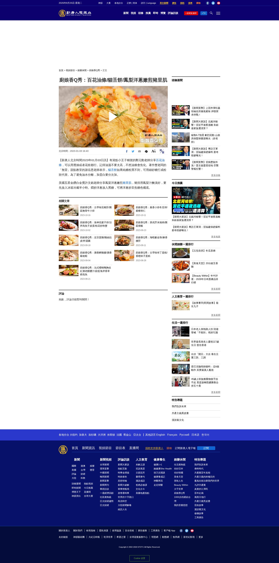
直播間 (134, 448)
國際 (74, 466)
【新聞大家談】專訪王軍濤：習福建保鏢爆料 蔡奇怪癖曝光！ (204, 152)
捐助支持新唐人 (154, 448)
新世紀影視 (189, 537)
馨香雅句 (140, 476)
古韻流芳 (140, 472)
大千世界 (178, 489)
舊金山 (127, 434)
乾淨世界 (108, 537)
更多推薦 (215, 236)
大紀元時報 (94, 537)
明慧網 (154, 537)
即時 (155, 13)
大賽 (108, 3)
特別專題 (177, 400)
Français (172, 434)
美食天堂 (178, 476)
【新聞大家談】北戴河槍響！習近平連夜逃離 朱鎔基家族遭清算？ (204, 125)
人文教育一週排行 (182, 296)
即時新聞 (76, 488)
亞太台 (137, 434)
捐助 (182, 3)
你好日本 (178, 468)
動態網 (165, 537)
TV (204, 13)
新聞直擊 (104, 480)
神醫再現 (158, 480)
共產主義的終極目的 (204, 476)
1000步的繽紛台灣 (182, 499)
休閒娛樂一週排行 (182, 244)
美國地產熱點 (142, 493)
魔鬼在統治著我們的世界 (206, 480)
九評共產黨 (200, 485)
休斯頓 (111, 434)
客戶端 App (169, 530)
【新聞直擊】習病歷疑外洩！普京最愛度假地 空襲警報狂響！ (204, 165)
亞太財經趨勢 (107, 501)
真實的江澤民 (201, 489)
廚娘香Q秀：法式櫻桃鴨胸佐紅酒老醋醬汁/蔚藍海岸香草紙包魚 (95, 271)
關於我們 (77, 530)
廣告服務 (142, 530)
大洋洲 (102, 434)
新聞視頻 (106, 459)
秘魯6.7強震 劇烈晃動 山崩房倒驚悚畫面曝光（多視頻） (205, 138)
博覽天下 (76, 492)
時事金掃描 (123, 472)
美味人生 (178, 480)
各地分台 (118, 3)
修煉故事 (198, 513)
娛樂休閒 (82, 70)
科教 (83, 478)
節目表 (120, 448)
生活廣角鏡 (179, 464)
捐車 (190, 3)
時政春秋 (122, 476)
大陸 (74, 478)
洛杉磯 (92, 434)
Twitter (213, 3)
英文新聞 (164, 3)
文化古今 (140, 489)
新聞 (126, 13)
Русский (184, 434)
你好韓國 (178, 472)
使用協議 (116, 530)
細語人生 (122, 509)
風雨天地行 (200, 497)
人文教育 (141, 459)
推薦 (148, 13)
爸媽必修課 (141, 485)
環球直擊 (104, 468)
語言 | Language (148, 3)
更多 (201, 537)
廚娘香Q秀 (94, 70)
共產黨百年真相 (202, 472)
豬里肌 (127, 182)
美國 (74, 470)
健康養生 (159, 459)
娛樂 (92, 466)
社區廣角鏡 (105, 497)
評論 (74, 474)
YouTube (218, 3)
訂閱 (206, 448)
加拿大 (83, 434)
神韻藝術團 (79, 537)
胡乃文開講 (159, 472)
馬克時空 (122, 501)
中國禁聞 (104, 472)
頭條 (140, 13)
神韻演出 (76, 496)
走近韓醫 (158, 485)
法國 (119, 434)
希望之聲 (121, 537)
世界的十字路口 (126, 497)
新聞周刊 (104, 485)
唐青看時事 (123, 493)
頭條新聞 (177, 80)
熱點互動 (122, 468)
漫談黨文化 (178, 419)
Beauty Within (181, 485)
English (160, 434)
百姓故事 (198, 505)
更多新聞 (215, 289)
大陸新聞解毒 (124, 505)
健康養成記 (159, 476)
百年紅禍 (198, 493)
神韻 (100, 3)
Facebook (207, 3)
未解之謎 (140, 464)
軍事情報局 (123, 489)
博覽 (163, 13)
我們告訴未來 (179, 406)
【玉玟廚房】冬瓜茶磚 (203, 250)
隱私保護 (103, 530)
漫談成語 (140, 480)
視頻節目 (70, 70)
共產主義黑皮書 (180, 413)
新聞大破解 (123, 485)
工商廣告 (198, 517)
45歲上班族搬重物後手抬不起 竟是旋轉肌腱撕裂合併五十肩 (204, 382)
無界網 (176, 537)
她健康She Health (163, 468)
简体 (135, 3)
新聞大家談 (123, 464)
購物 (198, 3)
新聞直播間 (191, 13)
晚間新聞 (104, 476)
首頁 (61, 70)
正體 (129, 3)
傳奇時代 (198, 468)
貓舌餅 (112, 170)
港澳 (83, 466)
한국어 (205, 434)
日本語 (195, 434)
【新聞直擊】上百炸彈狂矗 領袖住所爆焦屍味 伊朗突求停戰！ (205, 111)
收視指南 (90, 530)
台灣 (83, 470)
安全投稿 (129, 530)
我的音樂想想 (181, 505)
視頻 (133, 13)
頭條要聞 (76, 483)
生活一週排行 (180, 322)
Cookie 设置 (139, 558)
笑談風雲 (140, 468)
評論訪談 (173, 13)
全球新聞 (104, 464)
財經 (83, 474)
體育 (92, 470)
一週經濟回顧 (107, 493)
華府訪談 (104, 489)
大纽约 (74, 434)
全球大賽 (88, 496)
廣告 (174, 3)
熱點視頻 (88, 483)
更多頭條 (215, 175)
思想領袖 (122, 480)
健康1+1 (158, 464)
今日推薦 (177, 183)
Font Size (153, 151)
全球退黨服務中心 (138, 537)
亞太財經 (104, 505)
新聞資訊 (88, 448)
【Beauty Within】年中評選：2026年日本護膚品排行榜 (204, 279)
